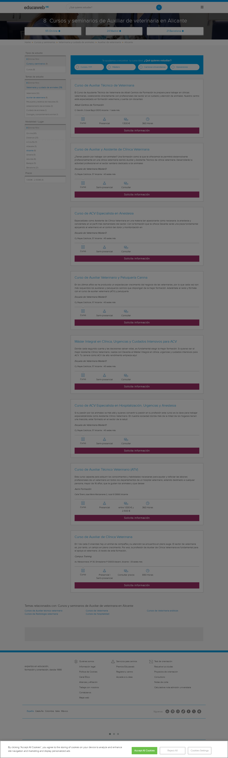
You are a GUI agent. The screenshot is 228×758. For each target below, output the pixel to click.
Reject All (173, 750)
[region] (114, 749)
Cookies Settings (200, 750)
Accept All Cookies (144, 750)
